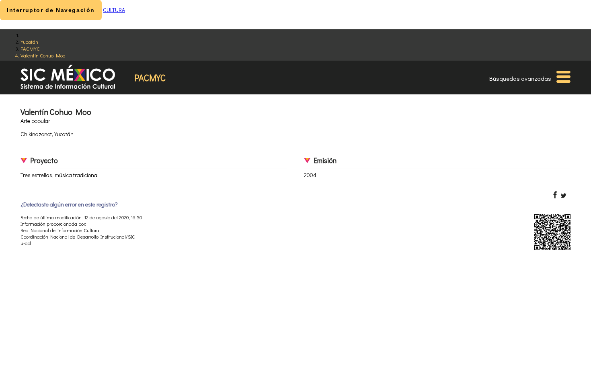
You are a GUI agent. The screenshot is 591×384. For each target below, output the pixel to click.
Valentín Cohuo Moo (43, 55)
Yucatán (29, 41)
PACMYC (30, 48)
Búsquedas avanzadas (520, 78)
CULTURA (114, 10)
